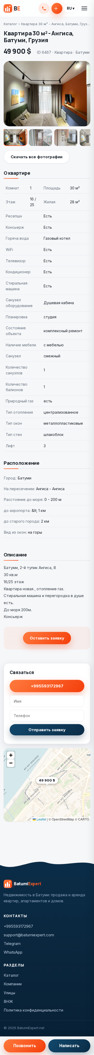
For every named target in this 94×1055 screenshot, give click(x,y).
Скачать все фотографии (36, 156)
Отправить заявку (47, 729)
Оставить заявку (47, 638)
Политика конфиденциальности (33, 1010)
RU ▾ (70, 8)
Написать (69, 1045)
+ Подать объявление (56, 8)
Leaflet (41, 819)
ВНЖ (8, 1001)
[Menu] (84, 8)
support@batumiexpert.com (29, 934)
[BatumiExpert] (12, 8)
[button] (58, 788)
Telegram (12, 943)
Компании (13, 983)
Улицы (9, 992)
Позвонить (24, 1045)
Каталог (10, 24)
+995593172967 (43, 8)
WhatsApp (13, 952)
